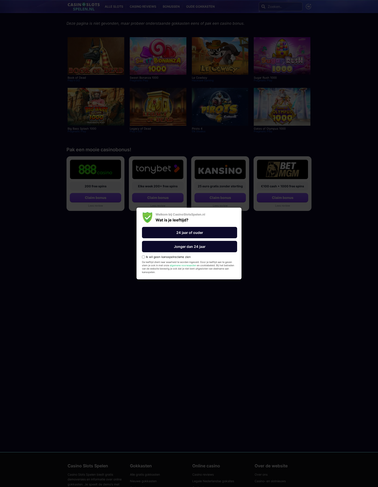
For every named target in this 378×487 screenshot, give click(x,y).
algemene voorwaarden (183, 265)
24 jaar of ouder (189, 232)
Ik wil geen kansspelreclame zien (168, 257)
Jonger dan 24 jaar (189, 246)
